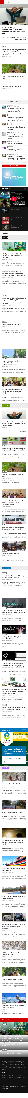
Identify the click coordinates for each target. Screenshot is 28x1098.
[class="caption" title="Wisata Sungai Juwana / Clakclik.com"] (14, 893)
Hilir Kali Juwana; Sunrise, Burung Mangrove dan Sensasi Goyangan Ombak (13, 842)
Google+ (17, 1075)
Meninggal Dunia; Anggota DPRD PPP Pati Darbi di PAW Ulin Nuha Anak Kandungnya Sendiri (14, 691)
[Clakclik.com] (8, 2)
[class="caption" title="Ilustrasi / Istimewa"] (14, 807)
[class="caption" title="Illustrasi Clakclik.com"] (14, 605)
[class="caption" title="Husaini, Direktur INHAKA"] (14, 14)
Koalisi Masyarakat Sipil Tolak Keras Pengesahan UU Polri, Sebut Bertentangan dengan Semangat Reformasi (13, 1043)
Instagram (18, 1077)
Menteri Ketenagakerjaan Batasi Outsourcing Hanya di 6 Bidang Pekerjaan (16, 127)
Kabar (4, 237)
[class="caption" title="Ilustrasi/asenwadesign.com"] (14, 948)
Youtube (11, 1077)
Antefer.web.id (5, 1088)
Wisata (5, 767)
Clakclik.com (12, 1086)
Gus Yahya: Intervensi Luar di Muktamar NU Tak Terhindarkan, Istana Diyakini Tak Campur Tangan (13, 273)
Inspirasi (6, 405)
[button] (23, 6)
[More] (25, 189)
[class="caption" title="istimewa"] (4, 107)
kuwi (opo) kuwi (15, 209)
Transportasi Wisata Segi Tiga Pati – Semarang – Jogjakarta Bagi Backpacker (13, 926)
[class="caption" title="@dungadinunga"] (14, 779)
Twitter (11, 1075)
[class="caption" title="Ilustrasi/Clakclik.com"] (14, 976)
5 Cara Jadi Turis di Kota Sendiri (12, 979)
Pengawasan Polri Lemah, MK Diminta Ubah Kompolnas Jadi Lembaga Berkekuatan (16, 110)
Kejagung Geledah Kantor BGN (11, 86)
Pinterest (4, 1077)
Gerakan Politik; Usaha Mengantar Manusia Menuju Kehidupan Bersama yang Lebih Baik (13, 30)
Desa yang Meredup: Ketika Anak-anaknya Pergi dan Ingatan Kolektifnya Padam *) (15, 118)
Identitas (6, 568)
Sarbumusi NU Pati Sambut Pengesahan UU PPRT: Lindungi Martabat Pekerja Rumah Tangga (16, 158)
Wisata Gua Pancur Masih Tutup (12, 812)
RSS (24, 1077)
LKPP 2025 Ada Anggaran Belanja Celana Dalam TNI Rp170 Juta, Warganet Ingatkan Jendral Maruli (13, 665)
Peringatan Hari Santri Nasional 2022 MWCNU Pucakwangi (13, 751)
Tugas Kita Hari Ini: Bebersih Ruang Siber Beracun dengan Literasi (15, 136)
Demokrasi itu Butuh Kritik (15, 143)
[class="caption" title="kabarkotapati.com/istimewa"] (14, 1002)
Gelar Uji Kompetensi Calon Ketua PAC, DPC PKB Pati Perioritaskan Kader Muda (13, 255)
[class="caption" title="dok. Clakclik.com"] (4, 142)
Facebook (4, 1075)
